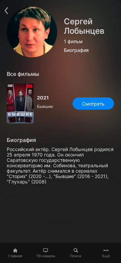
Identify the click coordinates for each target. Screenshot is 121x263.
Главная (15, 256)
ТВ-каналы (45, 256)
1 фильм (73, 41)
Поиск (75, 256)
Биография (76, 50)
